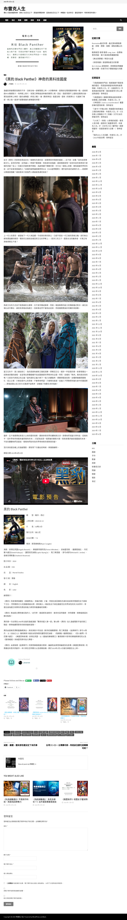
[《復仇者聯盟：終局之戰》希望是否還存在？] (17, 704)
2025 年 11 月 (97, 185)
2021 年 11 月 (97, 328)
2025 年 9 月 (96, 192)
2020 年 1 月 (96, 408)
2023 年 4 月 (96, 269)
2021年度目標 (99, 138)
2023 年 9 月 (96, 254)
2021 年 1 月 (96, 364)
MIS (93, 448)
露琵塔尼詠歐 (52, 735)
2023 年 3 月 (96, 273)
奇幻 (72, 732)
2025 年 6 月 (96, 199)
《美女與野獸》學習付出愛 (102, 59)
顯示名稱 (7, 855)
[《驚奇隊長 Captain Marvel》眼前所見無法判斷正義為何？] (45, 704)
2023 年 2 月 (96, 276)
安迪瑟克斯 (7, 735)
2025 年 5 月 (96, 203)
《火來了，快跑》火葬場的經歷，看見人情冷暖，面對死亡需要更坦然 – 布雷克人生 (107, 123)
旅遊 (32, 20)
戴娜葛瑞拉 (16, 735)
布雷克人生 (14, 8)
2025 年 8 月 (96, 196)
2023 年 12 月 (97, 243)
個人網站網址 (8, 873)
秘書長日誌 (96, 467)
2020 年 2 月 (96, 405)
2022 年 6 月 (96, 302)
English (18, 732)
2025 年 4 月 (96, 207)
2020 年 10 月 (97, 375)
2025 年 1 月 (96, 218)
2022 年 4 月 (96, 309)
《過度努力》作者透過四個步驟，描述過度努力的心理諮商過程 (107, 91)
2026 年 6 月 (96, 159)
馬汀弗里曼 (61, 735)
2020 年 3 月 (96, 401)
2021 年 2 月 (96, 361)
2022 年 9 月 (96, 291)
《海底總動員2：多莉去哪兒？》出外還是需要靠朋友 (45, 800)
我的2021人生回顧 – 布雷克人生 (106, 135)
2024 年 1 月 (96, 240)
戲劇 (45, 20)
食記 (13, 20)
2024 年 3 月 (96, 232)
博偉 (67, 732)
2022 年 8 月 (96, 295)
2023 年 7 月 (96, 262)
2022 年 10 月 (97, 287)
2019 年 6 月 (96, 434)
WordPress (36, 917)
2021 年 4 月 (96, 353)
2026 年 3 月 (96, 170)
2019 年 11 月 (97, 416)
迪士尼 (44, 735)
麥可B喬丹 (70, 735)
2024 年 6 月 (96, 225)
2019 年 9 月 (96, 423)
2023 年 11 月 (97, 247)
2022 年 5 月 (96, 306)
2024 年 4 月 (96, 229)
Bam (44, 917)
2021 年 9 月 (96, 335)
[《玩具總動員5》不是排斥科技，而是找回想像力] (74, 706)
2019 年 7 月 (96, 430)
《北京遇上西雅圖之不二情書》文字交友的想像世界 (107, 114)
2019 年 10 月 (97, 419)
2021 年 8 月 (96, 339)
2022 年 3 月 (96, 313)
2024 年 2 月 (96, 236)
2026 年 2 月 (96, 174)
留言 (6, 826)
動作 (62, 732)
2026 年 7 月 (96, 155)
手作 (93, 456)
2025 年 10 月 (97, 188)
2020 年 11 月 (97, 372)
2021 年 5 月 (96, 350)
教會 (38, 20)
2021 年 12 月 (97, 324)
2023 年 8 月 (96, 258)
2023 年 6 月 (96, 265)
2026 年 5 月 (96, 163)
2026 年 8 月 (96, 152)
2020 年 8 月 (96, 383)
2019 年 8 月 (96, 427)
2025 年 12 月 (97, 181)
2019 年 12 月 (97, 412)
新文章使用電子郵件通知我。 (13, 898)
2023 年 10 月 (97, 251)
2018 (12, 732)
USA (36, 732)
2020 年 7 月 (96, 386)
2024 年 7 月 (96, 221)
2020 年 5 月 (96, 394)
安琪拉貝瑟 (78, 732)
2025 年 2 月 (96, 214)
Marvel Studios (28, 732)
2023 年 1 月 (96, 280)
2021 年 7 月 (96, 342)
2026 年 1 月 (96, 177)
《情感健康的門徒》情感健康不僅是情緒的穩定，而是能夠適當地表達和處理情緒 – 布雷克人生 (107, 85)
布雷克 (11, 84)
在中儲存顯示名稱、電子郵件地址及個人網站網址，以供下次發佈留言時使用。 (35, 883)
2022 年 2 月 (96, 317)
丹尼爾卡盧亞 (43, 732)
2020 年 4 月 (96, 397)
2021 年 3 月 (96, 357)
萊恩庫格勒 (36, 735)
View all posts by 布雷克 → (27, 764)
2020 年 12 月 (97, 368)
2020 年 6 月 (96, 390)
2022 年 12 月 (97, 284)
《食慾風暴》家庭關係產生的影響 (105, 62)
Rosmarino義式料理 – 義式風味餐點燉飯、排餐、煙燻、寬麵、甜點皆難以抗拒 (107, 46)
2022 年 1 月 (96, 320)
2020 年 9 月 (96, 379)
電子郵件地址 (9, 864)
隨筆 (25, 20)
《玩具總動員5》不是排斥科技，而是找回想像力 (16, 800)
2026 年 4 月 (96, 166)
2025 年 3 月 (96, 210)
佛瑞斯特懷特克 (54, 732)
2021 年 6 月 (96, 346)
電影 (6, 20)
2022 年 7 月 (96, 298)
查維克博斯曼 (26, 735)
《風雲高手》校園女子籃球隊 (75, 799)
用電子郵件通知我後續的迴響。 (14, 891)
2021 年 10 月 (97, 331)
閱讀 (19, 20)
